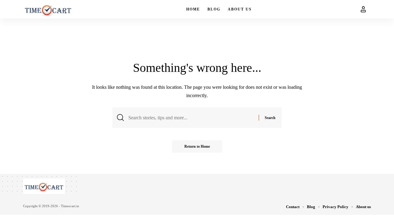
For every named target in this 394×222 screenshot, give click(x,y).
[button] (363, 9)
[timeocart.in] (48, 9)
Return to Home (197, 146)
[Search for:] (191, 117)
